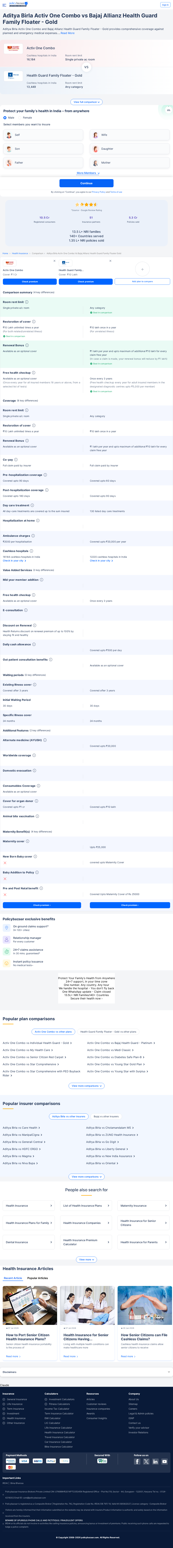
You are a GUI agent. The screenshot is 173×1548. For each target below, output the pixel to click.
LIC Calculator (52, 1422)
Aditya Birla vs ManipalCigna (21, 1134)
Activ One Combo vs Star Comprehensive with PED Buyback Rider (41, 1073)
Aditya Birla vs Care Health (20, 1127)
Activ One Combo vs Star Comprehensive (29, 1064)
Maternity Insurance (133, 1205)
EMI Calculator (52, 1418)
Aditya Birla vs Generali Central (23, 1142)
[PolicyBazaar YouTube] (164, 1462)
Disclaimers (9, 1372)
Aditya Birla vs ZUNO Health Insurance (110, 1134)
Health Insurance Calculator (60, 1432)
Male (11, 117)
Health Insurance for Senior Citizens (138, 1223)
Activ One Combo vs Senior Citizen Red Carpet (33, 1057)
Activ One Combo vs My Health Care (26, 1050)
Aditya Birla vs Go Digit (101, 1142)
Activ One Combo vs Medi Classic (109, 1050)
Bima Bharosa (16, 1483)
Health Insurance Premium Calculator (80, 1242)
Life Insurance (14, 1404)
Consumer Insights (96, 1418)
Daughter (107, 148)
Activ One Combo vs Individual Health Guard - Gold (36, 1043)
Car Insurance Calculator (58, 1441)
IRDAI (5, 1483)
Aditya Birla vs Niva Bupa (19, 1163)
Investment (13, 1413)
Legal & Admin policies (141, 1413)
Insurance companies (98, 1408)
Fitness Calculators (59, 1404)
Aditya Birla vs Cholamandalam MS (108, 1127)
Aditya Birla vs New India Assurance (109, 1156)
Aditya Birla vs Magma (17, 1156)
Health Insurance (20, 253)
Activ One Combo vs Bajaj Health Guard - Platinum (119, 1043)
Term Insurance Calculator (59, 1413)
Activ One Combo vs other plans (53, 1031)
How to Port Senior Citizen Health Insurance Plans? (27, 1337)
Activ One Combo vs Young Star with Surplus (116, 1071)
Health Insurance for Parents (139, 1242)
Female (27, 117)
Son (17, 148)
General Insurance (17, 1399)
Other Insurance (16, 1422)
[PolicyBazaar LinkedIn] (155, 1462)
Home (5, 253)
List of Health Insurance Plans (82, 1205)
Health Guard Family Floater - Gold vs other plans (108, 1031)
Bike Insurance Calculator (59, 1446)
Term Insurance (15, 1408)
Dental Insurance (17, 1242)
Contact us (135, 1422)
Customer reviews (96, 1404)
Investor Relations (138, 1432)
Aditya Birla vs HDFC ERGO (20, 1149)
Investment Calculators (61, 1399)
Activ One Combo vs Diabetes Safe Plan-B (114, 1057)
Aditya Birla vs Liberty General (105, 1149)
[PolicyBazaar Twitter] (146, 1462)
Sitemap (133, 1404)
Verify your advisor (139, 1427)
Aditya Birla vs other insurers (68, 1116)
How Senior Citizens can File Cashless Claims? (144, 1337)
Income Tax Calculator (57, 1408)
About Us (134, 1399)
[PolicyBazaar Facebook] (137, 1462)
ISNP (131, 1418)
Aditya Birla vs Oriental (100, 1163)
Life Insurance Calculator (58, 1427)
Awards (90, 1413)
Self (17, 135)
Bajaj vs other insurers (106, 1116)
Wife (104, 135)
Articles (90, 1399)
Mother (105, 162)
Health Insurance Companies (82, 1223)
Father (19, 162)
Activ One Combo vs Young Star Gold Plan (114, 1064)
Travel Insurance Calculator (60, 1437)
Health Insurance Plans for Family (27, 1223)
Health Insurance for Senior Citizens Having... (86, 1337)
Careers (133, 1408)
